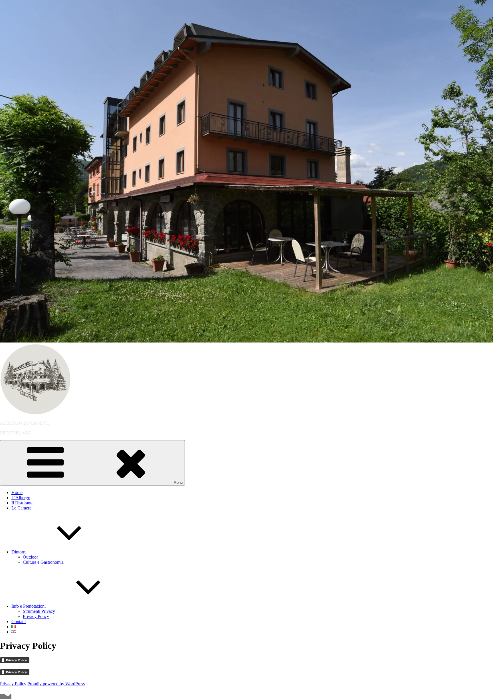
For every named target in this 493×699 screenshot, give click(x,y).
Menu (178, 482)
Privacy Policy (36, 616)
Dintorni (19, 551)
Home (17, 492)
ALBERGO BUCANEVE (24, 423)
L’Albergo (20, 497)
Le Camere (21, 507)
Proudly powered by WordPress (56, 683)
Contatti (18, 621)
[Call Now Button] (5, 696)
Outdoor (30, 557)
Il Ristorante (22, 502)
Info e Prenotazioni (28, 606)
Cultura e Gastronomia (43, 562)
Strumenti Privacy (39, 611)
